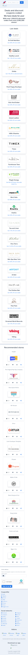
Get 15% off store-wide (14, 230)
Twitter (4, 616)
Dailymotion (19, 620)
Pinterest (4, 621)
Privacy (4, 603)
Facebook (5, 613)
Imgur (18, 621)
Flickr (18, 616)
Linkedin (4, 620)
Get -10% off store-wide (14, 58)
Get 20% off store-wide (14, 105)
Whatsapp (5, 623)
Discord (18, 614)
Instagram (5, 614)
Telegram (19, 613)
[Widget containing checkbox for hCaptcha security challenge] (12, 582)
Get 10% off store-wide (14, 323)
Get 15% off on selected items (14, 74)
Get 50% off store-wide (14, 292)
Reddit (4, 625)
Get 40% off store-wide (14, 43)
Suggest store (6, 606)
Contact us (5, 601)
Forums (4, 597)
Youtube (4, 618)
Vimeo (18, 625)
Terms (4, 605)
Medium (18, 623)
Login (4, 594)
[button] (4, 5)
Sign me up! (6, 586)
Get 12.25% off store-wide (14, 246)
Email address (4, 569)
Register (4, 596)
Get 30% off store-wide (14, 151)
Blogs (4, 599)
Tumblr (18, 618)
